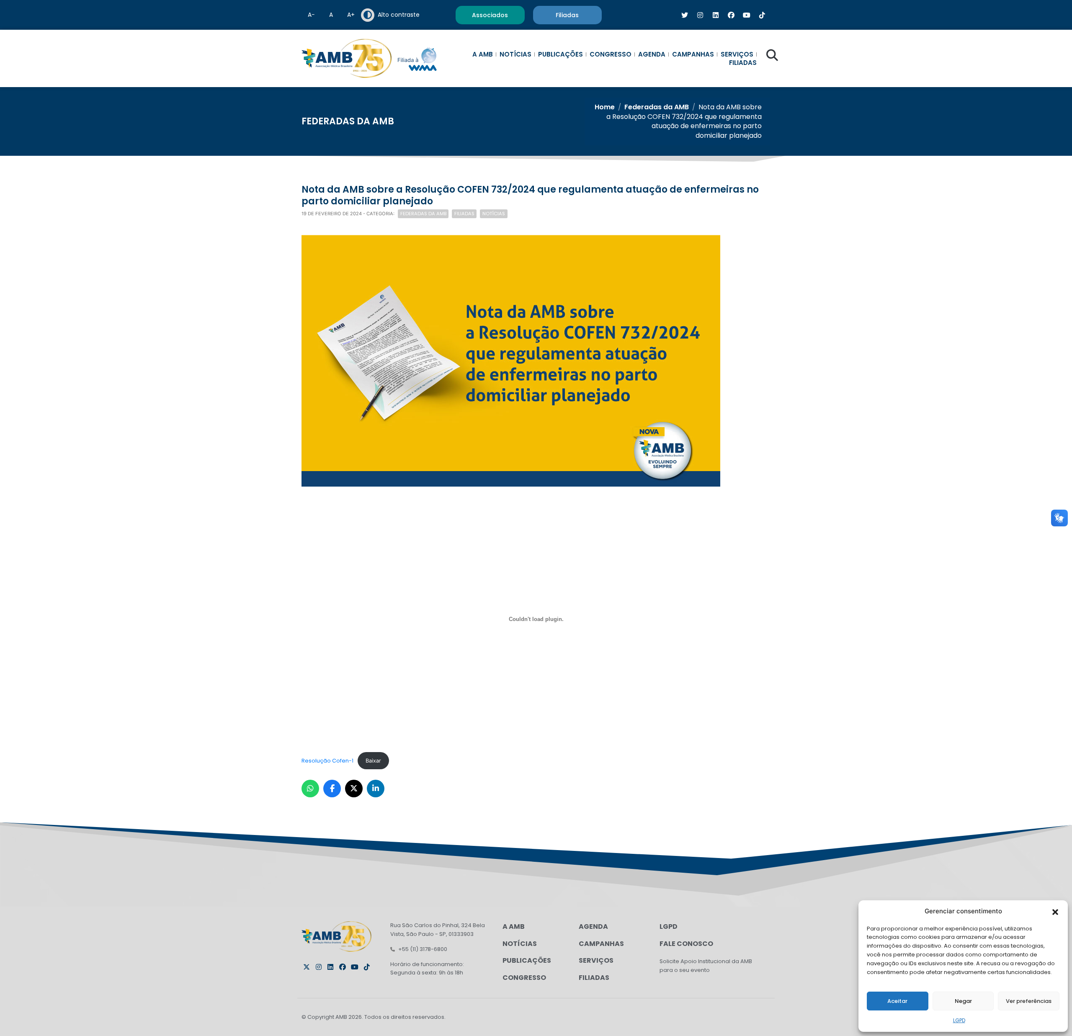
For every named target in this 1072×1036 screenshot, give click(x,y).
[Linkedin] (330, 967)
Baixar (373, 761)
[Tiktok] (367, 967)
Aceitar (897, 1001)
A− (311, 14)
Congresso (610, 54)
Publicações (560, 54)
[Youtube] (354, 967)
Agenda (651, 54)
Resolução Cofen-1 (327, 760)
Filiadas (743, 63)
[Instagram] (318, 967)
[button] (1055, 911)
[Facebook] (342, 967)
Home (605, 107)
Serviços (737, 54)
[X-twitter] (306, 967)
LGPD (959, 1020)
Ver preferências (1028, 1001)
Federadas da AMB (656, 107)
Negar (963, 1001)
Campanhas (693, 54)
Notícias (515, 54)
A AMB (482, 54)
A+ (351, 14)
